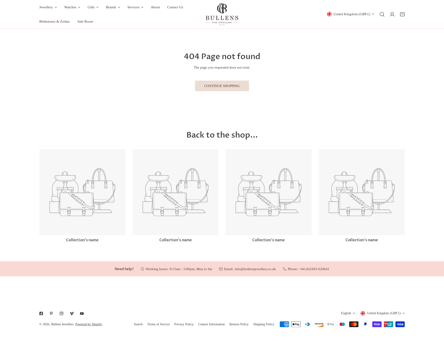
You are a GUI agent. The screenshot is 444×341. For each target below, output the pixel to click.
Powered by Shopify (88, 324)
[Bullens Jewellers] (222, 14)
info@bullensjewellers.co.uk (255, 269)
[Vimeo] (72, 313)
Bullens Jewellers (62, 324)
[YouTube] (82, 313)
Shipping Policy (263, 324)
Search (138, 324)
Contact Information (211, 324)
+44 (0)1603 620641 (314, 269)
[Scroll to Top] (435, 316)
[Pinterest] (51, 313)
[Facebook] (41, 313)
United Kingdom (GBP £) (351, 14)
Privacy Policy (184, 324)
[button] (402, 14)
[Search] (382, 14)
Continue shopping (222, 86)
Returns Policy (239, 324)
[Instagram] (61, 313)
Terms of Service (158, 324)
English (346, 313)
